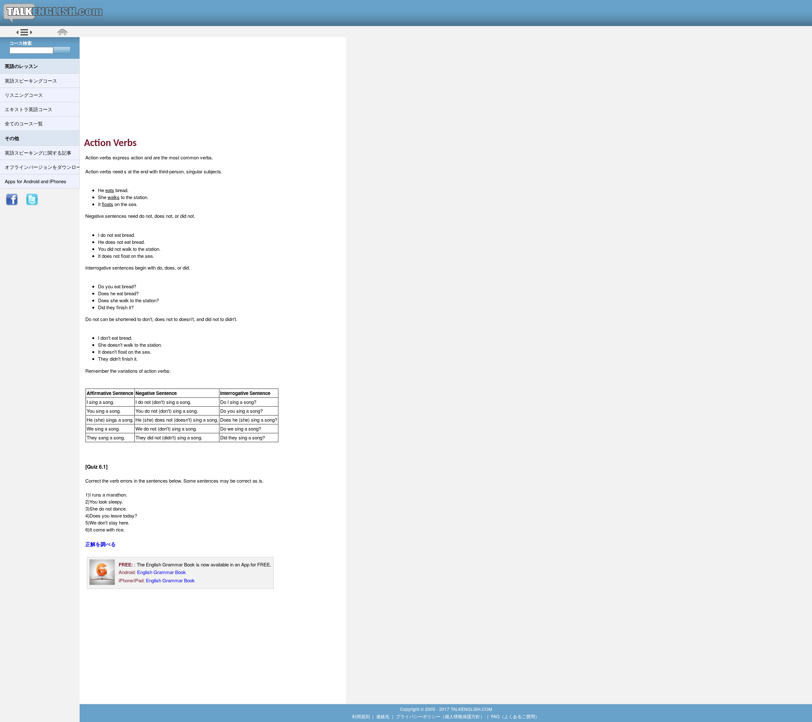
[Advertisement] (215, 87)
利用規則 (361, 716)
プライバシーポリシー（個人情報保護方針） (440, 716)
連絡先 (383, 716)
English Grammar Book (161, 572)
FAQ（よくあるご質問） (515, 716)
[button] (24, 34)
